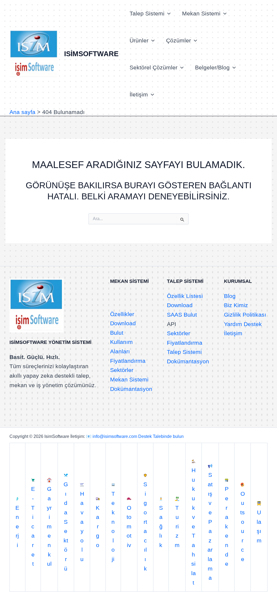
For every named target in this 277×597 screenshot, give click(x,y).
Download (123, 323)
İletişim (139, 94)
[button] (167, 13)
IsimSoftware (91, 54)
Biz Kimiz (236, 305)
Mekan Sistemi (201, 13)
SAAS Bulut (182, 314)
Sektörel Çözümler (153, 67)
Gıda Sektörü (66, 526)
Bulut (116, 333)
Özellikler (122, 314)
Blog (230, 296)
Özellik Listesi (185, 296)
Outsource (242, 526)
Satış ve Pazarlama (210, 526)
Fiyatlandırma (128, 361)
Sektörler (121, 370)
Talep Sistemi (147, 13)
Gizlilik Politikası (245, 314)
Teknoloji (113, 526)
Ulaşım (259, 526)
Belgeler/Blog (212, 67)
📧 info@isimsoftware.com (111, 436)
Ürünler (139, 40)
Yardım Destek (243, 324)
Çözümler (178, 40)
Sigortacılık (145, 526)
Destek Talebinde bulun (161, 436)
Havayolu (82, 526)
